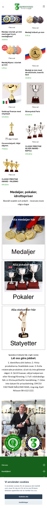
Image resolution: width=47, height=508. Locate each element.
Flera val (12, 27)
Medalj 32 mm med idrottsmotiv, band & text (34, 72)
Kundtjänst (6, 471)
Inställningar (23, 502)
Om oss (5, 465)
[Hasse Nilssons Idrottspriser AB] (24, 7)
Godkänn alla (23, 497)
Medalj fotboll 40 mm (34, 32)
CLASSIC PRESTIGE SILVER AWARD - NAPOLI (33, 148)
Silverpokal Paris (32, 111)
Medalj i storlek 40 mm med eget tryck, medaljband (12, 34)
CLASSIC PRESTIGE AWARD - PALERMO (10, 180)
